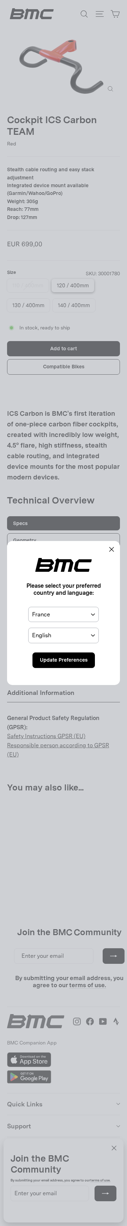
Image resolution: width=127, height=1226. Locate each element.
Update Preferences (63, 660)
